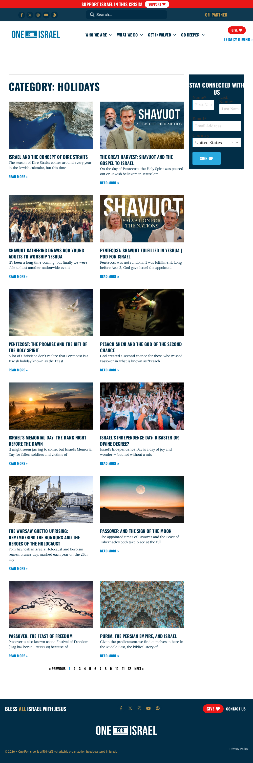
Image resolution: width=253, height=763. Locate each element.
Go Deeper (190, 35)
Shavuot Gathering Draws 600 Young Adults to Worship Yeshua (46, 253)
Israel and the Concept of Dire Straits (48, 157)
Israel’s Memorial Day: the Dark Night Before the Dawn (47, 440)
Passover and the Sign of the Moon (135, 531)
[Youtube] (46, 15)
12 (129, 668)
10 (117, 668)
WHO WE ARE (96, 35)
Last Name (225, 99)
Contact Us (236, 708)
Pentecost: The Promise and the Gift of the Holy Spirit (48, 347)
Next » (139, 668)
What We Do (127, 35)
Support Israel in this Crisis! (112, 4)
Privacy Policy (239, 749)
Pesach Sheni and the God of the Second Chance (141, 347)
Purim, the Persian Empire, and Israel (138, 636)
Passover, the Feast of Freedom (41, 636)
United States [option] (208, 142)
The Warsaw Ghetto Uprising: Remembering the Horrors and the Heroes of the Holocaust (44, 537)
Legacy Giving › (238, 39)
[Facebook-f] (21, 15)
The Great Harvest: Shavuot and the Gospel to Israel (136, 160)
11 (123, 668)
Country (200, 135)
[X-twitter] (29, 15)
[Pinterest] (54, 15)
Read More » (18, 176)
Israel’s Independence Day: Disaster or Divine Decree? (139, 440)
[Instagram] (38, 15)
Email (198, 119)
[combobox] (126, 14)
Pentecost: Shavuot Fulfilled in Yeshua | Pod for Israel (141, 253)
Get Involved (159, 35)
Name (198, 97)
